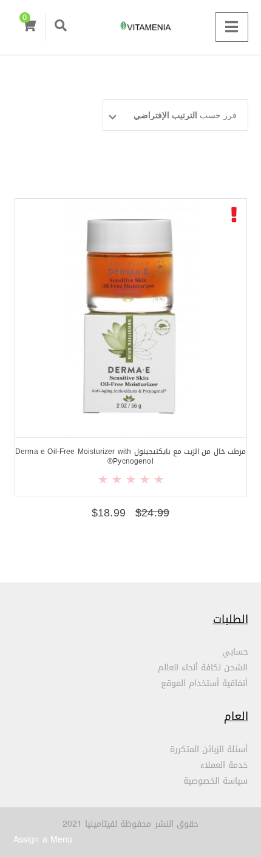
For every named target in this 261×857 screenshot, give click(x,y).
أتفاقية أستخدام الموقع (204, 683)
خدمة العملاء (224, 765)
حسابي (235, 652)
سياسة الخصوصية (215, 781)
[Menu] (231, 27)
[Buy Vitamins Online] (130, 27)
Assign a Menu (43, 840)
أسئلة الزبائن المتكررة (209, 749)
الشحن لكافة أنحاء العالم (203, 667)
